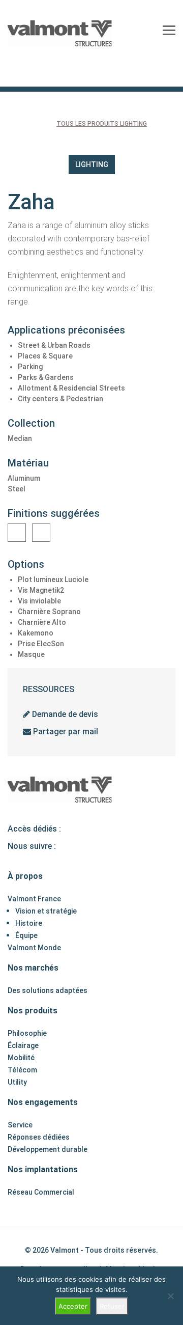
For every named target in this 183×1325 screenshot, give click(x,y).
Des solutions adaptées (47, 990)
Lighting (91, 164)
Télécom (22, 1070)
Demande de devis (64, 714)
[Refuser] (170, 1296)
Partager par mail (64, 731)
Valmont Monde (34, 948)
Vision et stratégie (46, 911)
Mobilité (21, 1058)
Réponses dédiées (39, 1137)
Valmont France (34, 899)
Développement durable (47, 1149)
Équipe (26, 935)
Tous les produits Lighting (101, 123)
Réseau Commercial (41, 1192)
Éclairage (23, 1045)
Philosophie (27, 1033)
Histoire (28, 923)
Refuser (112, 1306)
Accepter (72, 1306)
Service (20, 1125)
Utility (17, 1082)
